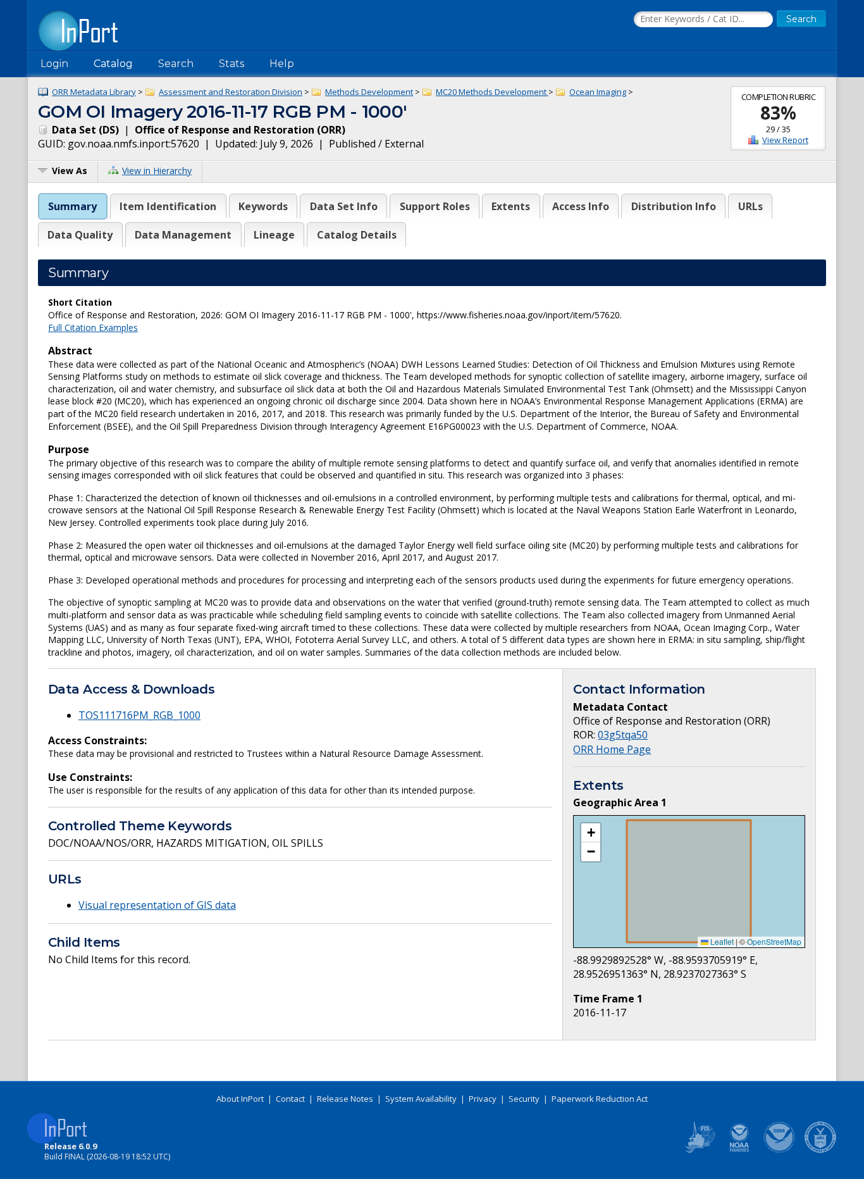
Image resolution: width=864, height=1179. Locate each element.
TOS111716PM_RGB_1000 (139, 715)
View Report (785, 140)
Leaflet (721, 941)
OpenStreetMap (774, 941)
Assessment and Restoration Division (230, 91)
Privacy (483, 1098)
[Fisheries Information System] (698, 1150)
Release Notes (345, 1098)
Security (524, 1098)
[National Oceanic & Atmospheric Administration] (779, 1150)
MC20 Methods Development (492, 91)
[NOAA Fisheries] (739, 1150)
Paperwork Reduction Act (600, 1098)
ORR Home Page (612, 749)
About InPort (240, 1098)
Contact (290, 1098)
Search (176, 64)
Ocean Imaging (597, 91)
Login (54, 64)
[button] (590, 832)
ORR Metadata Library (94, 91)
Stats (231, 64)
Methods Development (369, 91)
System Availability (421, 1098)
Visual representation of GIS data (157, 905)
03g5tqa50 (623, 735)
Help (281, 64)
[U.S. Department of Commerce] (820, 1150)
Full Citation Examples (93, 327)
